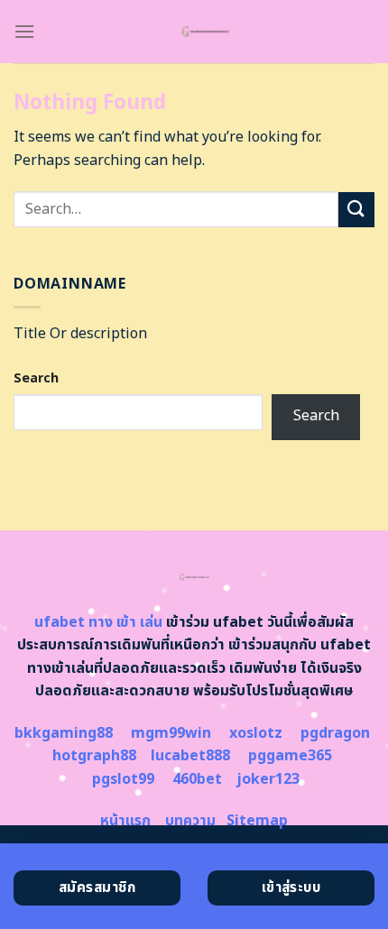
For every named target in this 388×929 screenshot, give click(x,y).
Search (36, 378)
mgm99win (171, 733)
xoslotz (255, 733)
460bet (197, 779)
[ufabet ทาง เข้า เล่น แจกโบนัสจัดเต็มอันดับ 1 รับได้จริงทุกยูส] (205, 31)
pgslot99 (123, 779)
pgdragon (335, 733)
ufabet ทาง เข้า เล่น (98, 622)
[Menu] (24, 31)
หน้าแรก (125, 821)
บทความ (190, 821)
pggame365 (290, 756)
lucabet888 (190, 756)
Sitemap (257, 821)
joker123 (268, 779)
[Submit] (356, 209)
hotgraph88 (94, 756)
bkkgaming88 (63, 733)
